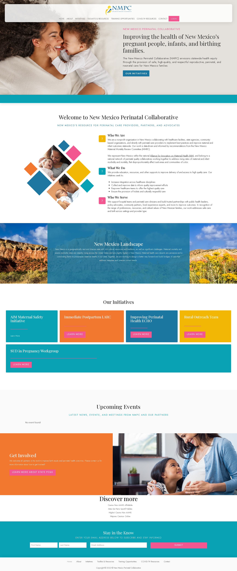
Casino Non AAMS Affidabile (120, 505)
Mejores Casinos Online (120, 516)
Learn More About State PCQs (32, 472)
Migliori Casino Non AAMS (120, 512)
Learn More (75, 334)
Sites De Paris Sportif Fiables (120, 508)
